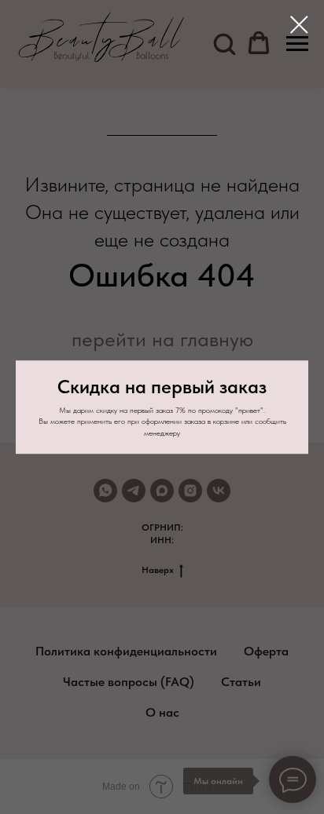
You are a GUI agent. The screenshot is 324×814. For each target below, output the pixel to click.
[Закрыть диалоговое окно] (299, 25)
